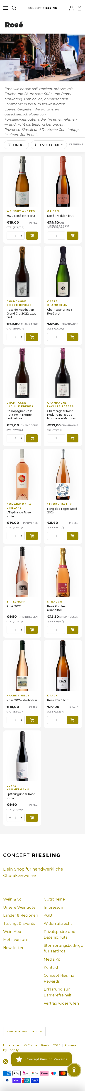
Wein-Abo (12, 932)
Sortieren (49, 144)
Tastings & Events (19, 923)
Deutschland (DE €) (23, 1031)
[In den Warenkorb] (32, 236)
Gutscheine (54, 899)
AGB (48, 915)
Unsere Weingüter (20, 907)
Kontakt (51, 967)
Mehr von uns (15, 939)
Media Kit (52, 959)
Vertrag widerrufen (61, 1003)
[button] (74, 1070)
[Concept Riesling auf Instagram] (5, 1061)
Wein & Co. (12, 899)
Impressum (54, 907)
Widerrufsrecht (58, 923)
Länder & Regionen (20, 915)
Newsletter (13, 948)
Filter (18, 144)
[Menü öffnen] (4, 7)
